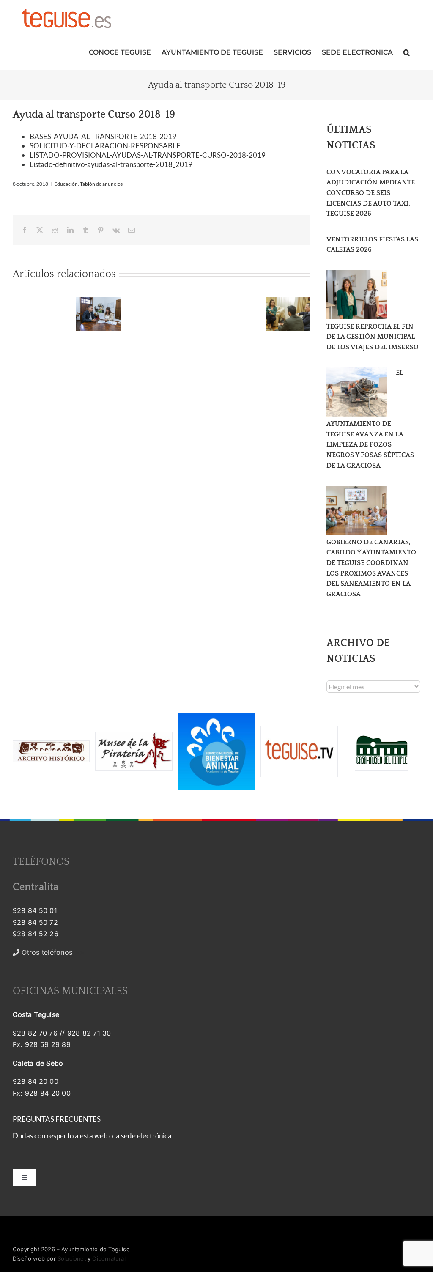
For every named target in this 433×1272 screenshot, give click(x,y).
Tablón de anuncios (101, 184)
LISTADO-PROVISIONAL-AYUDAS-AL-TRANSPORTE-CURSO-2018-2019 (148, 155)
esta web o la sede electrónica (126, 1135)
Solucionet (72, 1258)
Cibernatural (108, 1258)
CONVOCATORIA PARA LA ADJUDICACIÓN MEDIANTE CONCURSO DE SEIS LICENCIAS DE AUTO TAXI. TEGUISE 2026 (370, 193)
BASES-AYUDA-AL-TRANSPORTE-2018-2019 (103, 136)
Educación (66, 184)
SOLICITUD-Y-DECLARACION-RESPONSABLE (105, 145)
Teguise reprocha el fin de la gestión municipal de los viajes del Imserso (372, 337)
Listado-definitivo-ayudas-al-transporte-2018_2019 (111, 164)
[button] (406, 51)
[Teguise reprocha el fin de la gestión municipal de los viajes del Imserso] (356, 294)
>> (51, 952)
